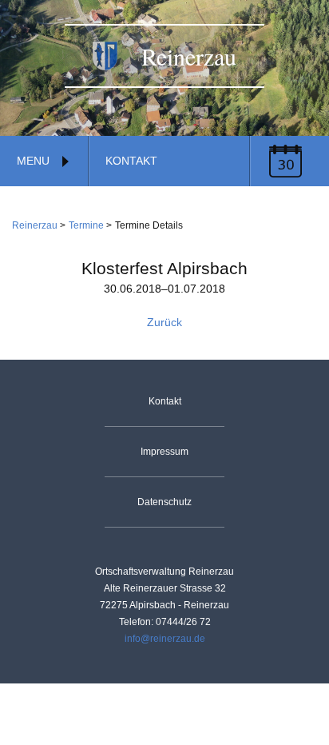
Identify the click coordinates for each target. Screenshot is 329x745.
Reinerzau (34, 225)
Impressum (164, 451)
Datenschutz (164, 502)
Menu (33, 160)
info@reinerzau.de (165, 638)
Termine (86, 225)
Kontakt (131, 160)
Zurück (164, 322)
